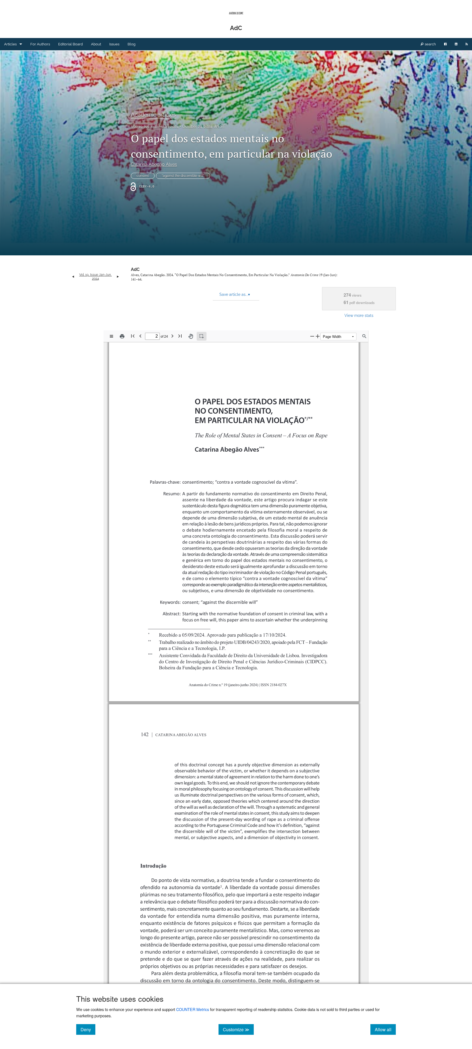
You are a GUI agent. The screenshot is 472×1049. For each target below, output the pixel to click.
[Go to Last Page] (180, 335)
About (96, 44)
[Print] (122, 336)
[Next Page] (172, 335)
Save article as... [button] (234, 294)
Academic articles (153, 115)
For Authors (40, 44)
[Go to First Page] (132, 335)
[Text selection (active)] (201, 336)
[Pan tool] (191, 336)
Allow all (385, 1029)
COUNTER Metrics (192, 1009)
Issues (114, 44)
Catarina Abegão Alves (154, 164)
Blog (131, 44)
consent (143, 176)
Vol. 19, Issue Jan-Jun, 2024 (155, 126)
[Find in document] (364, 336)
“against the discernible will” (183, 176)
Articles (10, 44)
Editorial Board (70, 44)
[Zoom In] (317, 336)
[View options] (111, 336)
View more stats (358, 315)
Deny (88, 1029)
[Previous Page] (140, 335)
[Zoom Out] (312, 336)
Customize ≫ (238, 1029)
